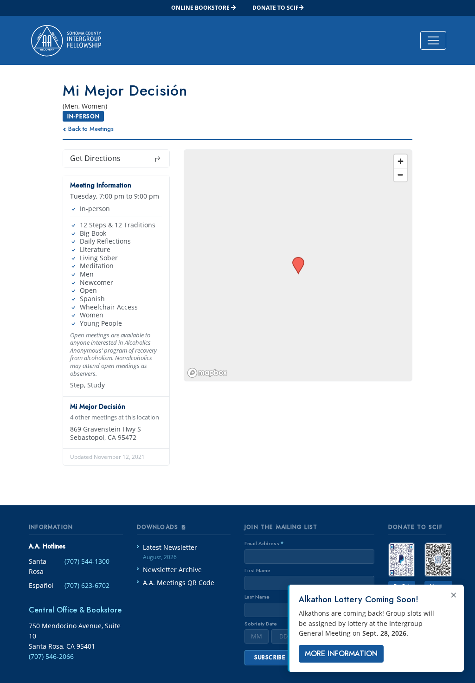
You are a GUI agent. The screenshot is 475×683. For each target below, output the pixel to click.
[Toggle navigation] (433, 40)
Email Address (263, 543)
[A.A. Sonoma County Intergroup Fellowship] (66, 40)
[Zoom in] (400, 161)
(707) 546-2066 (51, 656)
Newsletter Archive (172, 569)
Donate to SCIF (275, 8)
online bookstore (201, 8)
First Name (257, 570)
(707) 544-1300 (86, 561)
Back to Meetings (91, 128)
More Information (341, 653)
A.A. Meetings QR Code (178, 582)
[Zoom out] (400, 174)
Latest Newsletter (170, 552)
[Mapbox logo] (207, 372)
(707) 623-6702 (86, 585)
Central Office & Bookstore (75, 610)
